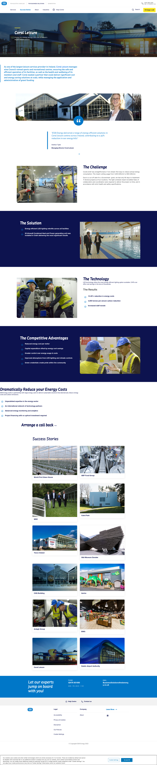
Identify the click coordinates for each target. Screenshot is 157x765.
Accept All (127, 760)
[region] (78, 760)
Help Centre (60, 10)
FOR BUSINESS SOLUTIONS (37, 4)
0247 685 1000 (148, 3)
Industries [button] (46, 10)
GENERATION (52, 4)
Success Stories (25, 10)
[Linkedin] (107, 716)
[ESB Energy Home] (39, 709)
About (82, 715)
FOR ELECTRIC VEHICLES (18, 4)
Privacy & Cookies (60, 720)
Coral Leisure (62, 67)
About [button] (37, 10)
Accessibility (58, 715)
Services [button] (13, 10)
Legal (55, 709)
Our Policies (58, 730)
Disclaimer (57, 725)
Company (83, 709)
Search (137, 9)
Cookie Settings (59, 734)
